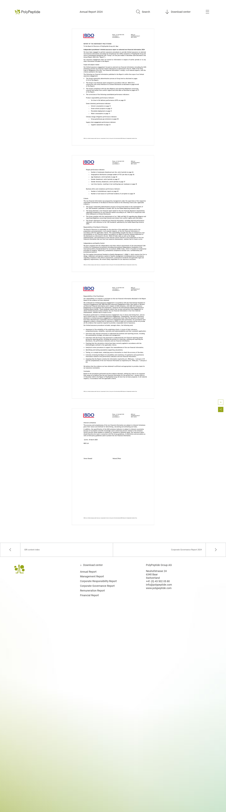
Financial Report (89, 595)
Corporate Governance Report (97, 585)
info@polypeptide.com (159, 584)
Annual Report (88, 571)
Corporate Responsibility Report (98, 581)
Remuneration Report (92, 590)
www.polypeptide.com (159, 588)
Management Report (92, 576)
